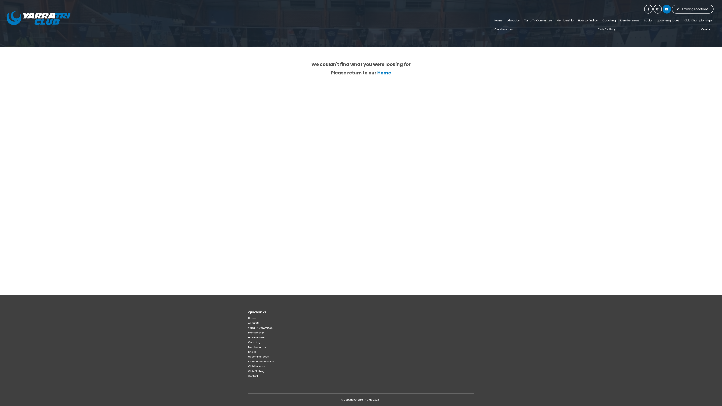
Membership (565, 20)
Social (648, 20)
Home (498, 20)
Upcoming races (668, 20)
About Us (513, 20)
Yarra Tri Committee (538, 20)
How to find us (588, 20)
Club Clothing (607, 29)
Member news (629, 20)
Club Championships (698, 20)
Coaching (609, 20)
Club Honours (503, 29)
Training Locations (695, 9)
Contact (707, 29)
